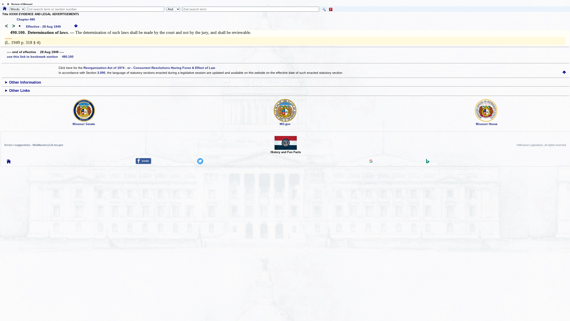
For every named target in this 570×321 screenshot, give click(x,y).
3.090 (101, 72)
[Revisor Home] (8, 162)
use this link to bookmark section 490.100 (40, 56)
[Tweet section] (200, 163)
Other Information (25, 82)
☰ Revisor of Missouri (19, 4)
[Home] (5, 8)
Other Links (19, 90)
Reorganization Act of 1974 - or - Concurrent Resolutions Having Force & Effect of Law (149, 68)
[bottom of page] (76, 26)
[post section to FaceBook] (143, 163)
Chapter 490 (26, 19)
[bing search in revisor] (427, 162)
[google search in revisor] (371, 161)
